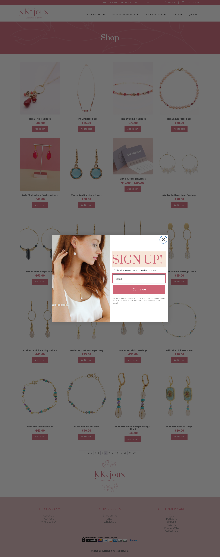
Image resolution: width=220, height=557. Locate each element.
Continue (139, 289)
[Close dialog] (163, 239)
